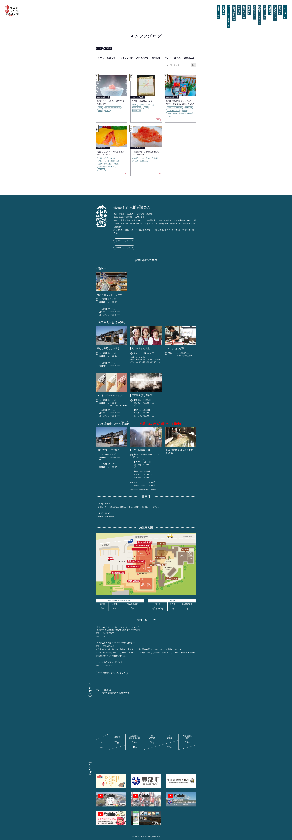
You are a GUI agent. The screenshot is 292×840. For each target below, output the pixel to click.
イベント (167, 58)
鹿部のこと (189, 58)
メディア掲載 (142, 58)
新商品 (177, 58)
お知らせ (111, 58)
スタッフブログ (126, 58)
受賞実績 (156, 58)
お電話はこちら (124, 241)
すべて (101, 58)
